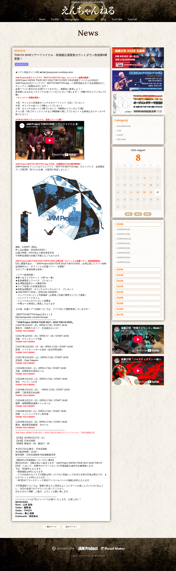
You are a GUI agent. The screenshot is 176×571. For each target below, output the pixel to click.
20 (144, 192)
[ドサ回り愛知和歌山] (138, 80)
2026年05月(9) (123, 243)
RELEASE (121, 139)
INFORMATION (21, 64)
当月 (138, 214)
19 (138, 192)
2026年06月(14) (124, 239)
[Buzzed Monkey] (112, 548)
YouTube (117, 19)
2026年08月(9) (123, 229)
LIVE (119, 130)
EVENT (120, 135)
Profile (55, 19)
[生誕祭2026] (138, 57)
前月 (129, 214)
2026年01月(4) (123, 262)
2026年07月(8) (123, 234)
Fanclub (132, 19)
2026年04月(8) (123, 248)
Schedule (90, 19)
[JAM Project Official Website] (88, 548)
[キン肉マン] (138, 103)
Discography (71, 19)
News (42, 19)
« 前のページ (51, 527)
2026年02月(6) (123, 257)
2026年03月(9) (123, 253)
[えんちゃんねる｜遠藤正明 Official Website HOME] (88, 10)
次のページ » (71, 527)
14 (151, 185)
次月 (147, 214)
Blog (103, 19)
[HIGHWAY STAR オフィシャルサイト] (63, 548)
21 (151, 192)
